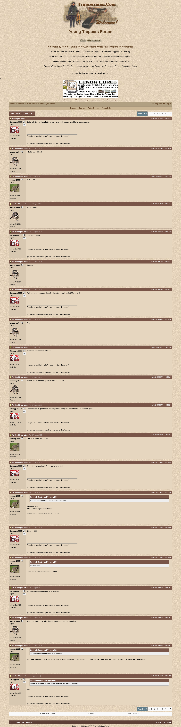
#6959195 (168, 377)
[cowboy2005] (14, 192)
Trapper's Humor (58, 61)
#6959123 (168, 118)
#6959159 (168, 231)
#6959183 (168, 347)
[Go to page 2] (170, 114)
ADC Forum (69, 52)
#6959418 (168, 645)
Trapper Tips (66, 56)
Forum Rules (15, 722)
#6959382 (168, 557)
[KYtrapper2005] (14, 132)
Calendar (82, 108)
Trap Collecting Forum (123, 56)
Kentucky (13, 138)
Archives (86, 66)
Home (53, 52)
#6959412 (168, 588)
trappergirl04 (15, 152)
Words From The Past (65, 66)
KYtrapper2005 (16, 122)
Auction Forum (54, 56)
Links (74, 56)
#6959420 (168, 676)
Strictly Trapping (72, 61)
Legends (78, 66)
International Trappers (110, 52)
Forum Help (106, 108)
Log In (168, 104)
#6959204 (168, 405)
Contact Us (160, 722)
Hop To (28, 113)
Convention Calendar (100, 56)
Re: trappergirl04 (34, 676)
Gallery (79, 56)
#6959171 (168, 261)
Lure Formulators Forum (110, 66)
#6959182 (168, 319)
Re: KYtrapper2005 (35, 148)
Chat (112, 56)
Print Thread (15, 113)
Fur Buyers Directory (87, 61)
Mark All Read (27, 722)
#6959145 (168, 176)
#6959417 (168, 617)
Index (91, 714)
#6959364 (168, 527)
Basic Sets (87, 56)
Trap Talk (60, 52)
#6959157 (168, 204)
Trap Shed (79, 52)
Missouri (12, 171)
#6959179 (168, 289)
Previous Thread (48, 714)
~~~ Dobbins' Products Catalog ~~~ (90, 73)
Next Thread (133, 714)
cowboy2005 (15, 180)
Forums (21, 104)
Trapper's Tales (50, 66)
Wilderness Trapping (92, 52)
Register (158, 104)
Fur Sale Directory (112, 61)
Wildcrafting (124, 61)
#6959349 (168, 462)
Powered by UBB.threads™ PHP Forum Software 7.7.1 (90, 726)
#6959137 (168, 148)
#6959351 (168, 492)
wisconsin (13, 198)
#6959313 (168, 435)
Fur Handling (125, 52)
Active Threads (93, 108)
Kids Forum (95, 66)
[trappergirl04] (14, 165)
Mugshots (100, 61)
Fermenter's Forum (129, 66)
